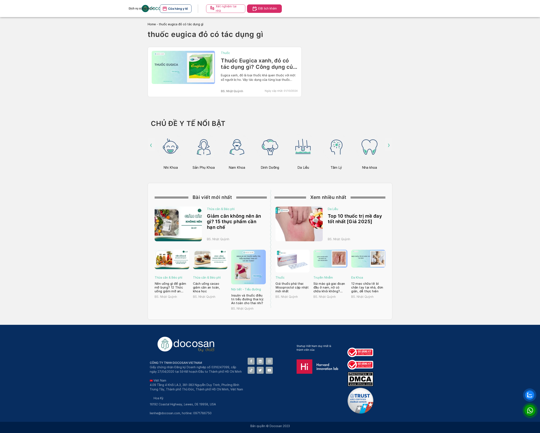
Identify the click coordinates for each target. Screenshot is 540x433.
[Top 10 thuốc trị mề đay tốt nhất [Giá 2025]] (299, 223)
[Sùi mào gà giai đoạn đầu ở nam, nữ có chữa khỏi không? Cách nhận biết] (330, 259)
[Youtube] (269, 370)
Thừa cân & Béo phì (221, 209)
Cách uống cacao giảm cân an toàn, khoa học (206, 287)
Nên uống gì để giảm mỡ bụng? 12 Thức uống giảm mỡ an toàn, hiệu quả (170, 287)
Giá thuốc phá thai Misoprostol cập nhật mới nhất (292, 287)
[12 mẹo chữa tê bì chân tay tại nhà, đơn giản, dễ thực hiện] (368, 259)
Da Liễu (333, 209)
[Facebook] (251, 361)
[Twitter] (260, 370)
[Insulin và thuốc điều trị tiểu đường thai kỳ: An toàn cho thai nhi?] (248, 267)
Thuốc (225, 53)
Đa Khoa (357, 277)
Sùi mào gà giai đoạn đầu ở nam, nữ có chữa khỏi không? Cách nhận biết (329, 287)
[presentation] (151, 145)
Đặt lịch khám (267, 8)
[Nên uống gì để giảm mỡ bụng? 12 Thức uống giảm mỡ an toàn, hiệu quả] (172, 259)
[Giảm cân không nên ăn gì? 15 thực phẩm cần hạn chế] (178, 223)
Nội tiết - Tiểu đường (246, 289)
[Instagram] (269, 361)
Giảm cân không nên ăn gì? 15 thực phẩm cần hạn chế (234, 221)
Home (152, 24)
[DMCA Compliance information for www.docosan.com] (361, 385)
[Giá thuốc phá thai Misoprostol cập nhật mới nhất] (292, 261)
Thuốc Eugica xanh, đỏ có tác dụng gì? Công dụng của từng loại (258, 66)
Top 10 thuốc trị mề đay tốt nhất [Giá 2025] (355, 218)
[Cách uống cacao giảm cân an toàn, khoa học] (210, 259)
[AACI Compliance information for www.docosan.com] (361, 412)
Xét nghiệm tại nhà (226, 8)
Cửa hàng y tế (178, 8)
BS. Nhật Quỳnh (232, 91)
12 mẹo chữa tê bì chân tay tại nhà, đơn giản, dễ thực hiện (367, 287)
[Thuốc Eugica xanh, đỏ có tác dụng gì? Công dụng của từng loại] (183, 67)
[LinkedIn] (260, 361)
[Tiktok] (251, 370)
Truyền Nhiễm (323, 277)
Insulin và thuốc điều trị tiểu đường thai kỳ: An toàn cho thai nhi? (247, 299)
